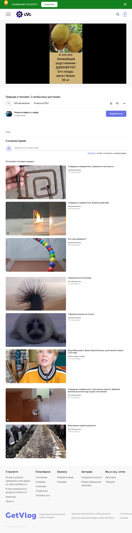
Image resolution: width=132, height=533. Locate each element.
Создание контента (91, 477)
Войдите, (92, 153)
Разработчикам (65, 477)
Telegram (110, 482)
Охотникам (41, 477)
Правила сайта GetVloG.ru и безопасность (91, 514)
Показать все (43, 495)
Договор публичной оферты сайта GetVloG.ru (92, 518)
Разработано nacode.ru (15, 526)
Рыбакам (40, 482)
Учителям (41, 486)
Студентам (41, 491)
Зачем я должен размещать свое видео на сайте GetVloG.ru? (18, 481)
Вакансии (11, 496)
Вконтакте (110, 477)
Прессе (10, 501)
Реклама (61, 482)
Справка (124, 518)
